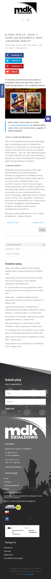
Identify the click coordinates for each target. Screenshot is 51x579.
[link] (48, 119)
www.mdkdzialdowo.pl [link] (20, 125)
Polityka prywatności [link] (12, 485)
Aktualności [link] (22, 48)
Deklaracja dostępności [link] (13, 492)
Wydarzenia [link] (8, 555)
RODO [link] (6, 489)
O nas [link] (6, 478)
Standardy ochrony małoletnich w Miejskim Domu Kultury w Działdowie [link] (23, 496)
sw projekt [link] (30, 574)
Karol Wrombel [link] (29, 45)
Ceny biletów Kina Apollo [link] (13, 558)
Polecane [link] (7, 551)
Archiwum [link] (7, 482)
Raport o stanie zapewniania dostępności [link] (19, 501)
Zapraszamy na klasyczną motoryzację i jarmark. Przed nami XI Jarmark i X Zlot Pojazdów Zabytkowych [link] (24, 281)
